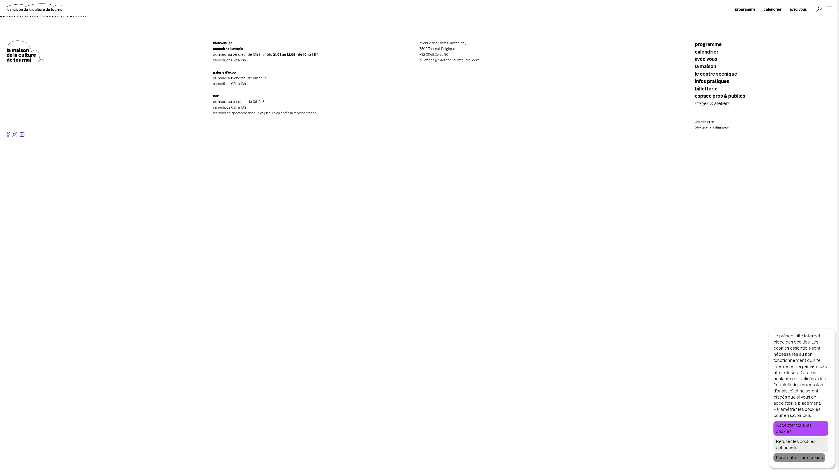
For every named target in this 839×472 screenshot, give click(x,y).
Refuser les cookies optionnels (795, 444)
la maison (705, 66)
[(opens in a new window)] (8, 134)
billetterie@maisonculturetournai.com (449, 60)
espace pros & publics (720, 96)
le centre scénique (716, 73)
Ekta (711, 122)
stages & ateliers (712, 103)
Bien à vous (722, 127)
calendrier (773, 9)
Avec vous (706, 59)
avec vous (798, 9)
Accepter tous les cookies (794, 428)
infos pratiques (712, 81)
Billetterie (706, 88)
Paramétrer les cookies (799, 457)
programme (745, 9)
